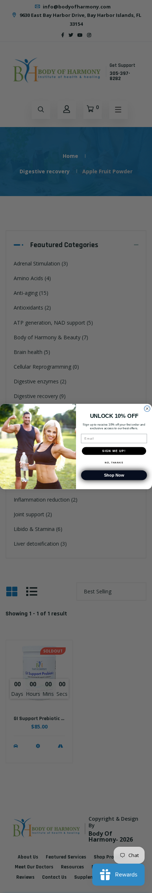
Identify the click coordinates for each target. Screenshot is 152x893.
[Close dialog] (147, 409)
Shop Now (114, 475)
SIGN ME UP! (114, 450)
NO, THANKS (114, 462)
